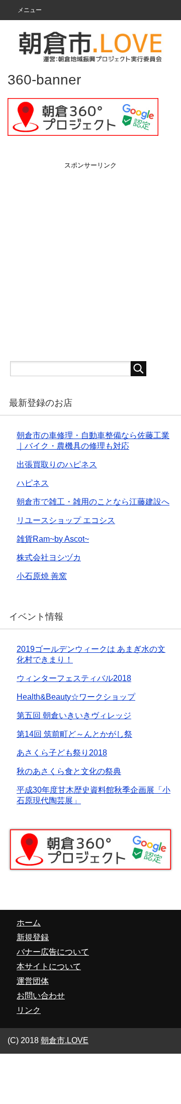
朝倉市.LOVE (64, 1040)
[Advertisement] (90, 260)
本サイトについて (49, 966)
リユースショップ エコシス (66, 520)
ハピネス (33, 483)
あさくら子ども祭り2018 (62, 752)
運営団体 (33, 981)
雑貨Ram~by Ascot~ (53, 539)
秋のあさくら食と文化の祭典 (69, 771)
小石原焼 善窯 (42, 576)
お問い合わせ (41, 995)
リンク (29, 1010)
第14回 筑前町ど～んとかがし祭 (74, 734)
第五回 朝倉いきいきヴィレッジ (74, 715)
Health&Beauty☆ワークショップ (76, 697)
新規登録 (33, 937)
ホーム (29, 922)
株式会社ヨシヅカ (49, 557)
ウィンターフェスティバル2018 (74, 678)
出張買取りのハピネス (57, 464)
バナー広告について (53, 952)
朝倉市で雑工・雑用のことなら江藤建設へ (93, 501)
